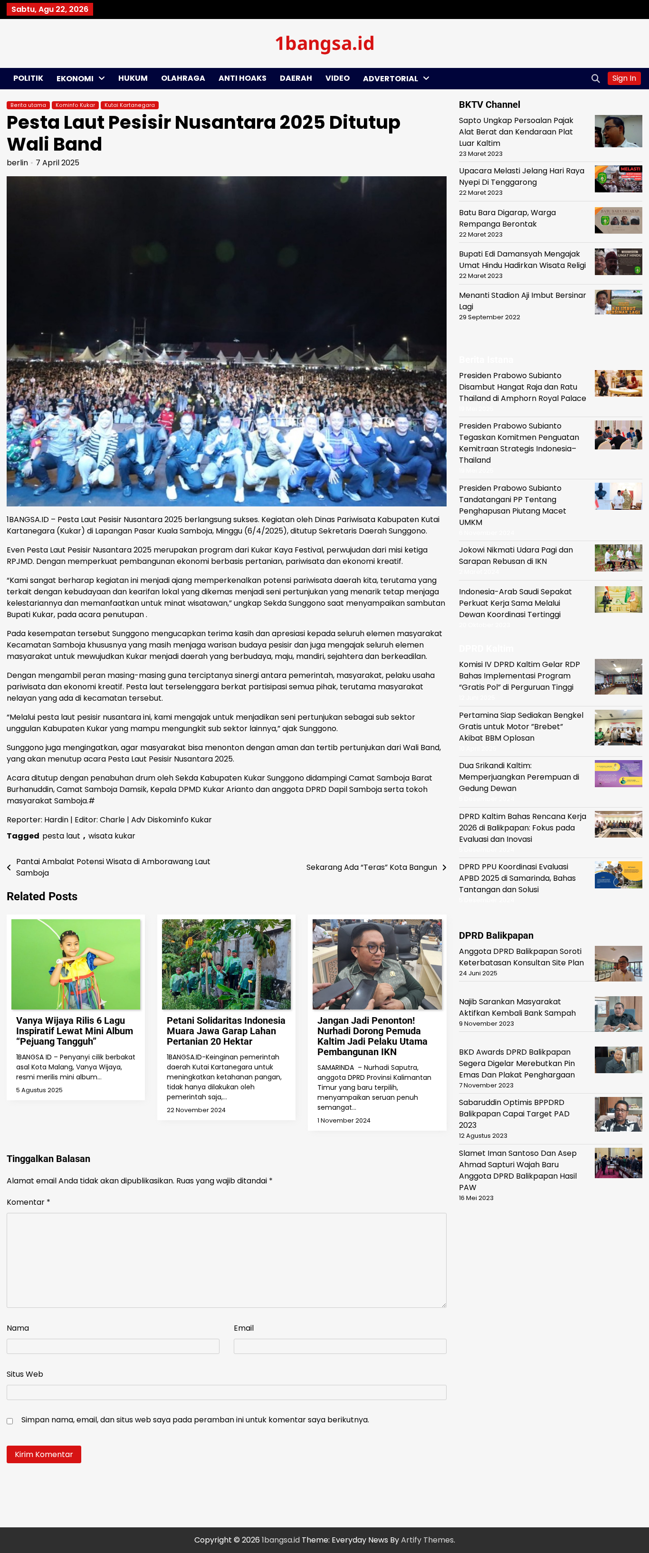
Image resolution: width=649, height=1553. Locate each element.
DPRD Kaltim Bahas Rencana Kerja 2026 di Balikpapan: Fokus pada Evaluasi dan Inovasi (522, 828)
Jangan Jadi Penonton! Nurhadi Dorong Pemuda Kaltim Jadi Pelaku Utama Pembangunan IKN (372, 1036)
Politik (28, 78)
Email (244, 1328)
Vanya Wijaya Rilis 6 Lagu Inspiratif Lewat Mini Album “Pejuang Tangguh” (74, 1031)
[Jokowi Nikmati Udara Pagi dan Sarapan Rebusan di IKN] (618, 559)
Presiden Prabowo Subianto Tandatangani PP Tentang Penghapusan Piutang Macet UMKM (512, 505)
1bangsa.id (325, 42)
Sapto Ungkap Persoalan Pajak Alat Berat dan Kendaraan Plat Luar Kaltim (516, 132)
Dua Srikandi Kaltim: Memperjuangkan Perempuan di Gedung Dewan (519, 777)
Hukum (133, 78)
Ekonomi (75, 78)
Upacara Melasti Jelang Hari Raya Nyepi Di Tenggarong (521, 176)
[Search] (596, 78)
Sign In (624, 78)
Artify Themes (427, 1539)
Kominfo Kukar (75, 105)
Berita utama (28, 105)
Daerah (296, 78)
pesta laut (61, 835)
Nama (18, 1328)
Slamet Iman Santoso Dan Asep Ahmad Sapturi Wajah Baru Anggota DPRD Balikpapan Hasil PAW (518, 1170)
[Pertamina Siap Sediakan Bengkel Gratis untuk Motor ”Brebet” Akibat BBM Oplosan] (618, 729)
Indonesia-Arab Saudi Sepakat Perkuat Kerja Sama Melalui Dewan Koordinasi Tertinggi (515, 603)
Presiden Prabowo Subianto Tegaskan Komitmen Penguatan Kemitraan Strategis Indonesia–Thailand (519, 443)
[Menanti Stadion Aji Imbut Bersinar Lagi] (618, 304)
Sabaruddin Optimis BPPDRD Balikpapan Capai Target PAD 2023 (514, 1114)
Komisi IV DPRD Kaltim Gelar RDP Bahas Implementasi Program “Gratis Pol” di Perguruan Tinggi (519, 676)
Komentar (28, 1202)
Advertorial (390, 78)
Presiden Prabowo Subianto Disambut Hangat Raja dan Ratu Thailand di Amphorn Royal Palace (522, 387)
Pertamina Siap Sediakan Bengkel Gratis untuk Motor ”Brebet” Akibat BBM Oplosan (521, 726)
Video (337, 78)
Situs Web (25, 1374)
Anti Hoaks (243, 78)
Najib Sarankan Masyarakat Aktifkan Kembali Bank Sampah (517, 1007)
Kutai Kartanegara (130, 105)
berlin (17, 162)
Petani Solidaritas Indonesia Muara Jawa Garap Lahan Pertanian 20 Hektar (226, 1031)
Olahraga (183, 78)
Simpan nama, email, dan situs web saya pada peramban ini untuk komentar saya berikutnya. (195, 1419)
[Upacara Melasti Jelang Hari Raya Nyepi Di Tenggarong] (618, 180)
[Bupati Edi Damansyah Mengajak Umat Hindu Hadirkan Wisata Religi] (618, 263)
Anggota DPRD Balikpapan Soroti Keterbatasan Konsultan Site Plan (521, 957)
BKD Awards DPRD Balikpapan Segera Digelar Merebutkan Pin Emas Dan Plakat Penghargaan (517, 1063)
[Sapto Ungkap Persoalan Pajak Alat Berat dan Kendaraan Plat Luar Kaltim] (618, 133)
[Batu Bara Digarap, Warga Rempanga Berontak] (618, 222)
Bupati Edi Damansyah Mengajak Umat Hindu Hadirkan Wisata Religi (522, 259)
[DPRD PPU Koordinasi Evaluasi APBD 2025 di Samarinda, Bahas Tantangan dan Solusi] (618, 876)
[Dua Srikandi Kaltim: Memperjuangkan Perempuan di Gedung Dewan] (618, 775)
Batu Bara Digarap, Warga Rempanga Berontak (507, 218)
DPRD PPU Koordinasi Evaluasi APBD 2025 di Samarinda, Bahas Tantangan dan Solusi (517, 878)
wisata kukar (111, 835)
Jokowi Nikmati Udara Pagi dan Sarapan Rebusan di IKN (516, 555)
